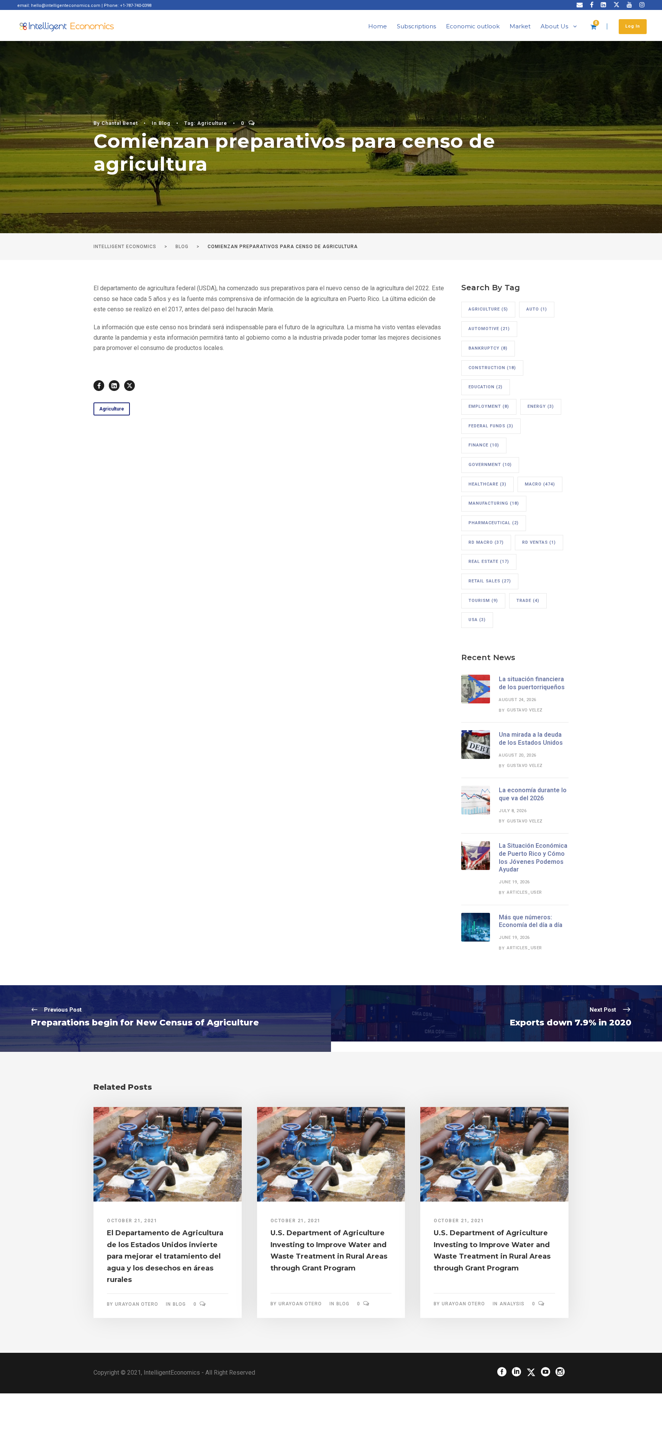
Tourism (483, 600)
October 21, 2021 (132, 1220)
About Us (554, 26)
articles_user (524, 892)
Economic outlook (473, 26)
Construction (492, 367)
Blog (164, 123)
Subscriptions (416, 26)
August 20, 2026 (517, 755)
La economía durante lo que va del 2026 (533, 794)
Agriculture (212, 123)
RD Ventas (539, 542)
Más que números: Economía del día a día (530, 921)
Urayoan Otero (136, 1304)
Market (520, 26)
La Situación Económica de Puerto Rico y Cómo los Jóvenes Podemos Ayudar (533, 857)
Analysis (512, 1303)
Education (486, 386)
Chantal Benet (120, 123)
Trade (527, 600)
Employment (489, 406)
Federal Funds (491, 425)
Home (377, 26)
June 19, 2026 (514, 882)
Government (490, 464)
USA (477, 619)
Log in (632, 26)
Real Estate (489, 561)
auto (536, 309)
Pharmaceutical (494, 522)
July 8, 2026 (512, 810)
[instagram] (642, 4)
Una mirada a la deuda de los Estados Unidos (531, 738)
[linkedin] (603, 4)
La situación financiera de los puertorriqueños (532, 683)
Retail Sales (490, 581)
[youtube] (629, 4)
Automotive (489, 328)
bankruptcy (488, 348)
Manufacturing (494, 503)
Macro (540, 484)
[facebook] (591, 4)
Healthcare (487, 484)
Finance (484, 445)
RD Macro (486, 542)
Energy (541, 406)
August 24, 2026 (517, 699)
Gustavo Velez (525, 710)
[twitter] (616, 4)
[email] (580, 4)
